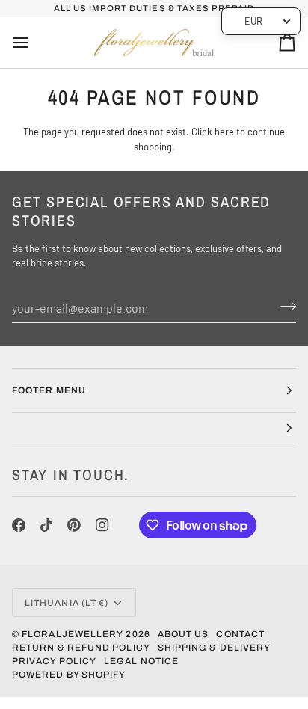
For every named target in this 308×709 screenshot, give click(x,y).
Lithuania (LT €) (66, 603)
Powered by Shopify (69, 674)
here (224, 132)
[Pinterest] (74, 525)
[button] (154, 428)
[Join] (283, 306)
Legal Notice (141, 661)
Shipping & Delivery (214, 647)
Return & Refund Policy (81, 647)
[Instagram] (102, 525)
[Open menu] (34, 42)
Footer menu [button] (49, 390)
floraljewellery (72, 634)
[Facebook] (18, 525)
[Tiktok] (46, 525)
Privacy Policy (54, 661)
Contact (240, 634)
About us (183, 634)
